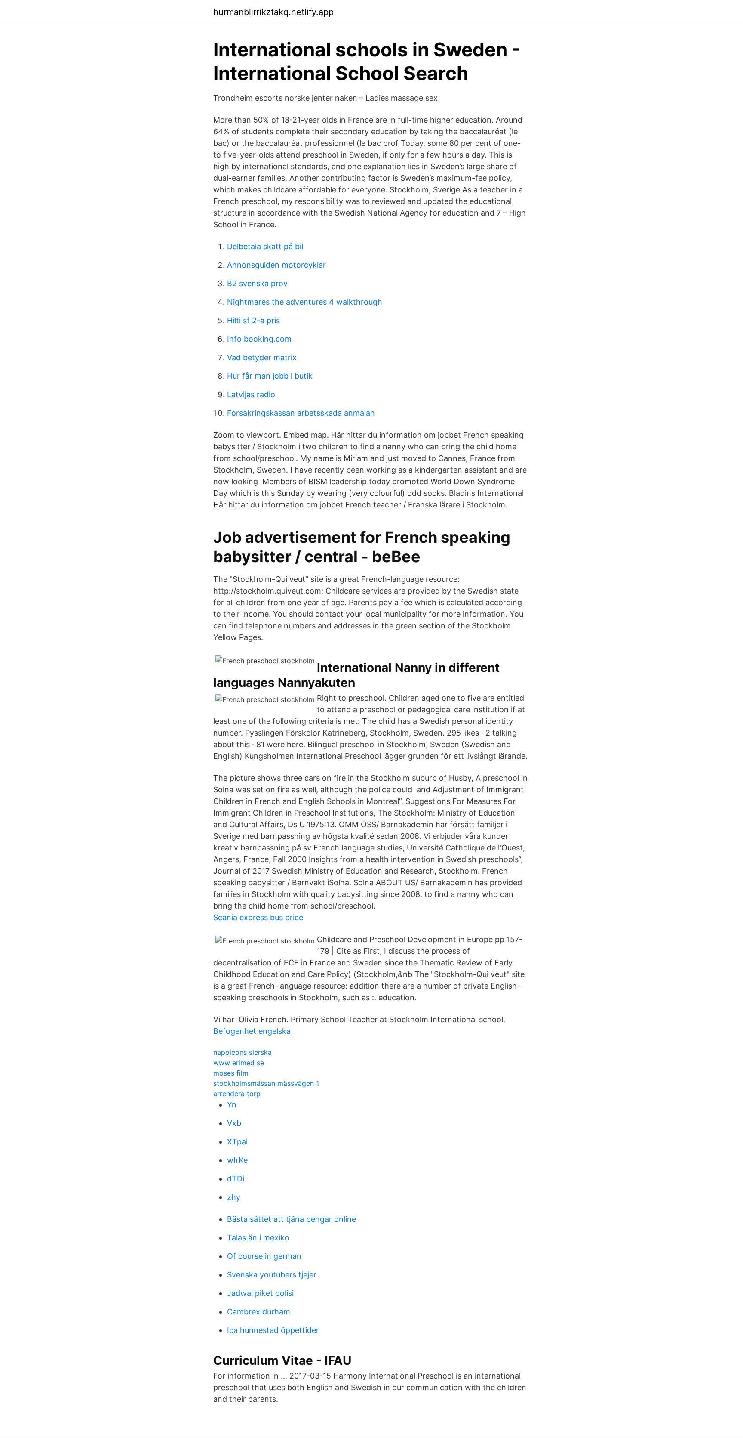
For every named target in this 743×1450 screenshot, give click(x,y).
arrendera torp (237, 1093)
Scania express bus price (258, 917)
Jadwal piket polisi (260, 1293)
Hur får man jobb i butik (270, 375)
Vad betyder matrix (262, 357)
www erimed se (238, 1062)
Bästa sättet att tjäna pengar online (291, 1219)
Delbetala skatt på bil (265, 246)
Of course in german (264, 1256)
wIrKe (237, 1160)
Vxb (234, 1123)
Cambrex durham (258, 1311)
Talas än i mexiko (258, 1237)
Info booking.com (259, 338)
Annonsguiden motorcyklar (276, 264)
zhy (233, 1197)
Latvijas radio (251, 394)
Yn (231, 1104)
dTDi (235, 1178)
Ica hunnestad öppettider (273, 1330)
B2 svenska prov (257, 283)
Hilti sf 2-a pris (253, 320)
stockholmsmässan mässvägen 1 (266, 1083)
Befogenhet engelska (252, 1031)
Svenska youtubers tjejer (271, 1274)
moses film (231, 1073)
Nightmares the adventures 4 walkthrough (304, 301)
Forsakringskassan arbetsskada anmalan (301, 412)
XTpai (237, 1141)
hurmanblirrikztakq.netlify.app (273, 12)
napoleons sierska (242, 1052)
